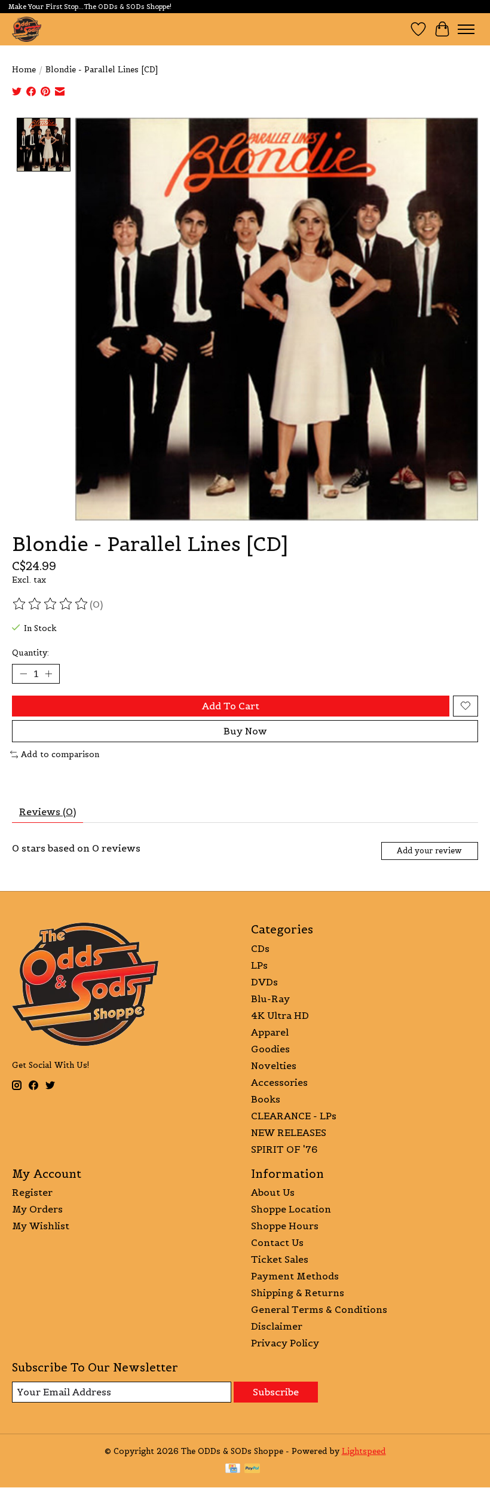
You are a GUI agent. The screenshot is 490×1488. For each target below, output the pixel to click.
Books (265, 1099)
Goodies (270, 1049)
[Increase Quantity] (48, 673)
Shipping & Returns (297, 1293)
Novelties (273, 1065)
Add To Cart (230, 706)
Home (24, 70)
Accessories (279, 1082)
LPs (259, 965)
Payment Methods (295, 1276)
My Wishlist (40, 1226)
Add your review (429, 851)
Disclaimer (276, 1326)
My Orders (37, 1209)
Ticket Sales (279, 1259)
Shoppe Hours (284, 1226)
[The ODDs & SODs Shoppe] (26, 29)
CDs (260, 948)
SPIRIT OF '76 (284, 1149)
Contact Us (277, 1242)
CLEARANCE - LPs (293, 1116)
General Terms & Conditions (319, 1309)
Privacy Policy (285, 1343)
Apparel (270, 1032)
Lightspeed (364, 1451)
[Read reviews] (51, 604)
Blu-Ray (270, 999)
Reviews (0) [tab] (47, 812)
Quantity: (30, 653)
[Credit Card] (232, 1469)
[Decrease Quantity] (23, 673)
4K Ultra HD (280, 1015)
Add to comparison (60, 754)
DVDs (264, 982)
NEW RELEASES (288, 1132)
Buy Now (245, 731)
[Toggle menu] (466, 29)
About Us (273, 1192)
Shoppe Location (291, 1209)
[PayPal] (252, 1469)
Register (32, 1192)
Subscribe (276, 1392)
